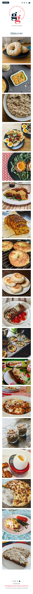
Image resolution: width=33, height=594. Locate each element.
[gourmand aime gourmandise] (17, 24)
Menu (6, 2)
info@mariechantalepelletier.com (16, 586)
